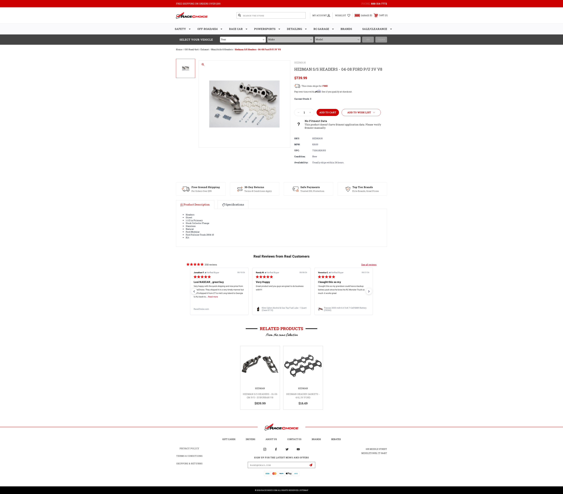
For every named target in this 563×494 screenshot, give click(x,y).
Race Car (236, 29)
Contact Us (294, 439)
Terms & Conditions (189, 456)
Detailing (294, 29)
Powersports (264, 29)
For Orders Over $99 (201, 191)
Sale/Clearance (374, 29)
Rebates (336, 439)
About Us (271, 439)
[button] (362, 15)
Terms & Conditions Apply (258, 191)
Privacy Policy (189, 448)
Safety (180, 29)
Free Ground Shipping (205, 187)
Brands (346, 29)
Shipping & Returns (189, 463)
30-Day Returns (254, 187)
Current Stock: (302, 98)
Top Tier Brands (362, 187)
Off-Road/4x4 (207, 29)
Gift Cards (228, 439)
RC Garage (321, 29)
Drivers (250, 439)
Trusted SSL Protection (312, 191)
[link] (219, 309)
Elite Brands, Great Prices (365, 191)
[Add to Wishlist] (274, 352)
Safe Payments (310, 187)
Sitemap (304, 490)
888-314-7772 (379, 3)
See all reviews (369, 264)
